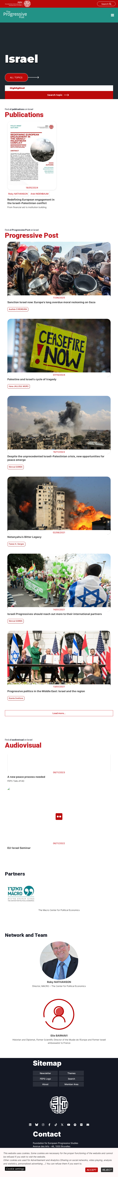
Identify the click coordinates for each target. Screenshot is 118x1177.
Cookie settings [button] (15, 1168)
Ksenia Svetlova (16, 698)
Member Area (71, 1084)
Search (105, 4)
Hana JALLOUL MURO (18, 386)
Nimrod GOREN (15, 467)
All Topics (16, 77)
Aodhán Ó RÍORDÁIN (18, 309)
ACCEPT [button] (91, 1169)
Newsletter (45, 1073)
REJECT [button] (107, 1169)
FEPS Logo (45, 1078)
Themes (71, 1073)
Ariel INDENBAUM (40, 193)
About (45, 1084)
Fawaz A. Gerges (16, 544)
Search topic (54, 95)
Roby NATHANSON (18, 193)
